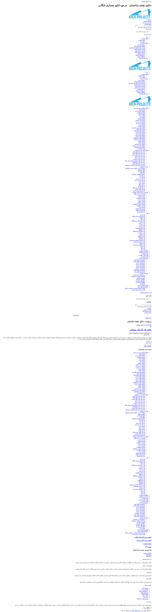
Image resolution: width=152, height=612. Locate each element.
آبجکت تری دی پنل (140, 121)
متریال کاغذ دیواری (140, 189)
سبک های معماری (140, 280)
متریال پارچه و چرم (140, 180)
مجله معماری (144, 38)
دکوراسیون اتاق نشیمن (139, 261)
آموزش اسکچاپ (140, 198)
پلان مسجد (142, 243)
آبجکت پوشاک (141, 118)
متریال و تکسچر (144, 166)
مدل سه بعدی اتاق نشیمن (138, 154)
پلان (147, 213)
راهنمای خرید (141, 44)
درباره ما (146, 597)
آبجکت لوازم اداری (140, 132)
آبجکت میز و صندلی (140, 144)
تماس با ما (145, 595)
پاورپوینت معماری (143, 252)
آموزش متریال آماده (139, 52)
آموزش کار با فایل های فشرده (137, 47)
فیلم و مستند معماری (142, 285)
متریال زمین (142, 183)
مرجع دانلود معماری (135, 610)
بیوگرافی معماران (140, 279)
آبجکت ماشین (141, 141)
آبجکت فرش (141, 124)
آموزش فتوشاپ (141, 202)
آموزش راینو (142, 201)
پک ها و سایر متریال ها (139, 190)
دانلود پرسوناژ (141, 169)
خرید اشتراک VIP (143, 58)
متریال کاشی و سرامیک (139, 187)
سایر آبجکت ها (141, 148)
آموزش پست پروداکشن (139, 204)
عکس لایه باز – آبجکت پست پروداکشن (135, 168)
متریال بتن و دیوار (140, 178)
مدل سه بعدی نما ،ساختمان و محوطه (135, 165)
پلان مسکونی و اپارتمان (139, 244)
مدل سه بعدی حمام (140, 157)
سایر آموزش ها (141, 211)
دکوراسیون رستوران (139, 268)
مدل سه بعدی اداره (140, 156)
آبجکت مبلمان (141, 142)
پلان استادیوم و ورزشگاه (138, 216)
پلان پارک (142, 222)
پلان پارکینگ (142, 223)
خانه (147, 37)
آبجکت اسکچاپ (141, 112)
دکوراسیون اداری (140, 262)
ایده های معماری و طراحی (138, 276)
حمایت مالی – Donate (142, 598)
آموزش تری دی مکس (139, 193)
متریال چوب (142, 181)
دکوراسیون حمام (140, 267)
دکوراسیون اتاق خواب (139, 259)
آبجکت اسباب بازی (140, 111)
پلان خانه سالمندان (140, 228)
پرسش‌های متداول (140, 55)
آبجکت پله (142, 117)
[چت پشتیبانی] (148, 608)
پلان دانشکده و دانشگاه (139, 231)
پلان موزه (142, 246)
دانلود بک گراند (141, 171)
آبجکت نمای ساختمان (139, 147)
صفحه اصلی (145, 588)
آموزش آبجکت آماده (140, 49)
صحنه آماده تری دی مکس (141, 150)
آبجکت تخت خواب (140, 120)
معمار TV (142, 41)
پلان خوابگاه (142, 229)
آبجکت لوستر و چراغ (139, 139)
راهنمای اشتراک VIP (139, 46)
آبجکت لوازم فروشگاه (139, 138)
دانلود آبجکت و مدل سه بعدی (140, 108)
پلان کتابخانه (142, 238)
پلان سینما (142, 234)
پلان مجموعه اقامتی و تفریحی (137, 240)
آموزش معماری (141, 277)
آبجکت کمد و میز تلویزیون (138, 127)
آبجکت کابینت (141, 126)
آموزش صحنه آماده (140, 50)
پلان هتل (143, 247)
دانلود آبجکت (145, 594)
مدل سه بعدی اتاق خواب (138, 153)
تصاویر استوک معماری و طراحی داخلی (135, 288)
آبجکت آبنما (142, 109)
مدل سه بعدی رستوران (139, 159)
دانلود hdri (142, 172)
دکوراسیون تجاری (140, 265)
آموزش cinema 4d (140, 208)
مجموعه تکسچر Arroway (138, 174)
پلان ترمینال (142, 226)
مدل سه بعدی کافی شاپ (138, 163)
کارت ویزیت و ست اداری (138, 289)
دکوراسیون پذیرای (140, 264)
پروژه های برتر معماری (139, 274)
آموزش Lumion (141, 205)
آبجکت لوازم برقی (140, 133)
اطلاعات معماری (140, 282)
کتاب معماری (144, 256)
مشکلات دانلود (141, 56)
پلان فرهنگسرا (141, 235)
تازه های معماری (143, 273)
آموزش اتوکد (141, 196)
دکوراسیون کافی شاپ (139, 270)
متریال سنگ (142, 184)
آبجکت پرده (142, 115)
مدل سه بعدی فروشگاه (139, 162)
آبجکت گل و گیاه (140, 129)
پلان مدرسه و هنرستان (139, 241)
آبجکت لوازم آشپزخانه (139, 130)
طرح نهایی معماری (143, 255)
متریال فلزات (141, 186)
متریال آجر (142, 177)
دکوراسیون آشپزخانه (139, 271)
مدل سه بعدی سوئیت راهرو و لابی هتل (135, 160)
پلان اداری (142, 214)
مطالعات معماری (143, 250)
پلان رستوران (141, 232)
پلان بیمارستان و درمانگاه (138, 220)
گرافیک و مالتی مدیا (143, 286)
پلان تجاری (142, 225)
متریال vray (142, 175)
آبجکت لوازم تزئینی (140, 135)
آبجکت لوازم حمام (140, 136)
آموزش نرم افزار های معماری (140, 192)
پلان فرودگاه (141, 237)
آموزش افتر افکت (140, 210)
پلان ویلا (143, 249)
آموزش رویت (141, 199)
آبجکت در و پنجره (140, 123)
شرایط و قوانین (141, 53)
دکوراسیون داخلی (143, 258)
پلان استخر (142, 217)
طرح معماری (144, 253)
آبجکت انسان (141, 114)
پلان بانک (143, 219)
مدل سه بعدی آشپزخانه (139, 151)
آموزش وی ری (141, 195)
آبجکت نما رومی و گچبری (138, 145)
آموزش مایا (142, 207)
